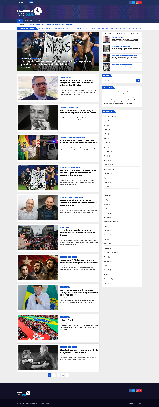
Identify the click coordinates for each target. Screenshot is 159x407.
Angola (106, 121)
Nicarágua (107, 217)
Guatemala (107, 186)
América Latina (50, 24)
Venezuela (135, 33)
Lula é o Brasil (66, 320)
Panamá (106, 230)
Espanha (106, 178)
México (106, 213)
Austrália (106, 129)
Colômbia (32, 24)
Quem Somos (29, 20)
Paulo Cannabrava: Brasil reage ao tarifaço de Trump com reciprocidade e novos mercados (79, 292)
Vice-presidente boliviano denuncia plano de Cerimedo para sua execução (78, 141)
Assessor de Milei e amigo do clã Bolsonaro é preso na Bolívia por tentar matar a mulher (54, 62)
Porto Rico (107, 243)
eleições (38, 24)
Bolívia (32, 58)
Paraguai (106, 235)
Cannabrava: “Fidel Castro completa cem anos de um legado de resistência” (79, 261)
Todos (105, 270)
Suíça (105, 265)
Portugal (106, 248)
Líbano (106, 208)
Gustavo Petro (69, 24)
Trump (62, 24)
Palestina (106, 226)
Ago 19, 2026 (64, 238)
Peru (67, 227)
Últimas (108, 33)
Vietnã (106, 283)
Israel (105, 204)
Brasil (36, 58)
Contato (41, 20)
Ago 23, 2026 (64, 145)
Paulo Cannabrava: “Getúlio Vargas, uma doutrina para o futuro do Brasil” (78, 111)
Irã (104, 200)
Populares (122, 33)
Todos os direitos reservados (24, 403)
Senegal (106, 261)
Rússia (106, 257)
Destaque (41, 58)
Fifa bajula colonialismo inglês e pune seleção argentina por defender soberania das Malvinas (78, 172)
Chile (105, 142)
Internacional (108, 195)
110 (62, 375)
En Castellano (108, 169)
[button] (140, 20)
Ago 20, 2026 (26, 67)
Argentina (57, 24)
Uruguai (106, 274)
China (105, 147)
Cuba (69, 257)
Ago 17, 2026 (64, 297)
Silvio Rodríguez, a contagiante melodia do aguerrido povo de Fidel (79, 351)
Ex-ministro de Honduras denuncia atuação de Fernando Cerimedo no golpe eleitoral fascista (76, 82)
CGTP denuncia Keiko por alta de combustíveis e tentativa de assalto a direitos (77, 232)
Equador (43, 24)
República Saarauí (109, 252)
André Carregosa (45, 403)
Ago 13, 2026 (64, 355)
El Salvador (107, 164)
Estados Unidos (108, 182)
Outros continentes (109, 221)
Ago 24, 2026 (64, 88)
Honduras (120, 37)
